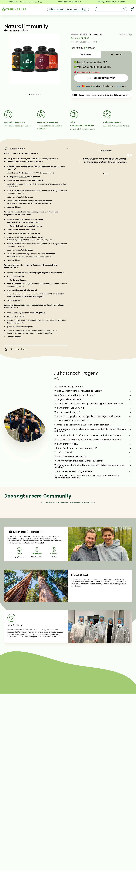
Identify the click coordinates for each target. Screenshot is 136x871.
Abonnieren (86, 54)
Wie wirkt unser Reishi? (66, 443)
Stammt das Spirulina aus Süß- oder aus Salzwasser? (83, 424)
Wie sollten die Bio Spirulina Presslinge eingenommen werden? (87, 439)
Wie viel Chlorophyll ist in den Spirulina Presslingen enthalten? (87, 416)
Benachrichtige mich (104, 77)
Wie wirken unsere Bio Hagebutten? (73, 471)
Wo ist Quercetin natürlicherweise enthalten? (78, 390)
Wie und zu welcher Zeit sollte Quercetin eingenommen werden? (88, 403)
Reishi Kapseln (18, 294)
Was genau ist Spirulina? (67, 412)
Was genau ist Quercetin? (68, 399)
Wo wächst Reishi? (64, 452)
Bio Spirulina (16, 237)
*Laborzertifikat (18, 349)
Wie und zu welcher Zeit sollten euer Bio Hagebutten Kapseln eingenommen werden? (86, 476)
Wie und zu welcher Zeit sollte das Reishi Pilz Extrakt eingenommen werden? (89, 466)
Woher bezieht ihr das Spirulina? (71, 420)
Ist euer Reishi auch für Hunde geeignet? (75, 448)
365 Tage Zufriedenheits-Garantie (111, 2)
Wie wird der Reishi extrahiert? (70, 456)
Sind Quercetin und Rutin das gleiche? (74, 395)
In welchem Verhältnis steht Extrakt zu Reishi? (78, 460)
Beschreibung (17, 148)
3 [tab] (107, 174)
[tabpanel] (105, 159)
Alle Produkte (56, 9)
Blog (83, 9)
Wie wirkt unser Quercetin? (68, 386)
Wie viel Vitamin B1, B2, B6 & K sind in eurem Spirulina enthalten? (88, 435)
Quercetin (23, 177)
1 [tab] (103, 174)
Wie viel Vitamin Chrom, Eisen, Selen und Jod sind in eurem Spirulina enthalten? (90, 430)
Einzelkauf (116, 54)
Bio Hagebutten (21, 313)
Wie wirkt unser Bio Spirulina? (69, 407)
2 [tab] (105, 174)
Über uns (72, 9)
